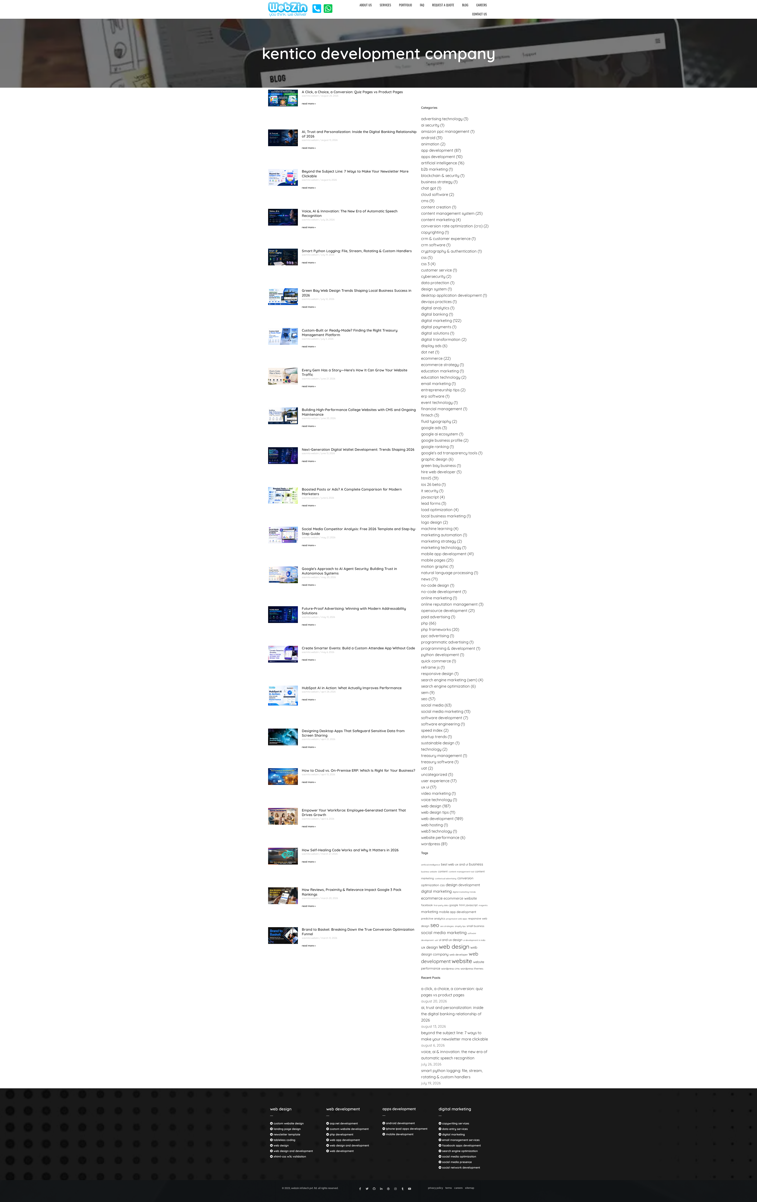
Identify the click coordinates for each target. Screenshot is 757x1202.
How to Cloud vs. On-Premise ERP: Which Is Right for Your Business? (358, 770)
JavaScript (472, 905)
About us (366, 5)
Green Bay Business (438, 465)
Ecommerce (432, 358)
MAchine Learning (436, 528)
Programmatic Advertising (444, 642)
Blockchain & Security (440, 175)
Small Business (475, 926)
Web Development (437, 818)
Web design (454, 946)
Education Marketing (440, 370)
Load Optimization (437, 509)
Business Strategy (436, 181)
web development (343, 1108)
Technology (431, 749)
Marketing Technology (441, 547)
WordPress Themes (472, 968)
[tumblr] (402, 1189)
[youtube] (409, 1189)
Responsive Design (437, 673)
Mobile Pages (433, 560)
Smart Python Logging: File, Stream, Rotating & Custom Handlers (357, 251)
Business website (429, 871)
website (462, 960)
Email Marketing (436, 383)
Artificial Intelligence (430, 864)
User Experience (435, 780)
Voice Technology (436, 799)
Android (428, 137)
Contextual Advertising (445, 878)
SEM (425, 692)
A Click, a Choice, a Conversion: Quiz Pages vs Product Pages (352, 92)
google (453, 905)
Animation (430, 143)
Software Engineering (440, 723)
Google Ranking (435, 446)
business (476, 864)
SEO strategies (447, 926)
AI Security (430, 125)
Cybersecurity (433, 276)
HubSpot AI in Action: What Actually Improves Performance (352, 688)
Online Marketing (436, 597)
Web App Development (344, 1140)
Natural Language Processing (447, 572)
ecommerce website (460, 898)
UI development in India (474, 940)
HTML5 (426, 478)
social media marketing (444, 932)
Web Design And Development (293, 1151)
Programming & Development (448, 648)
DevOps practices (436, 301)
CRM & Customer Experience (446, 238)
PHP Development (341, 1134)
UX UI (425, 787)
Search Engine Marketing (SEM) (449, 679)
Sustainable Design (437, 742)
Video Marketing (436, 793)
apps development (399, 1108)
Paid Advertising (435, 616)
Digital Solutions (435, 333)
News (425, 578)
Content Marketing (438, 219)
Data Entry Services (454, 1129)
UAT (424, 768)
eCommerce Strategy (440, 364)
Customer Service (436, 270)
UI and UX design (450, 940)
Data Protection (435, 282)
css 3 (425, 263)
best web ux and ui (454, 864)
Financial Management (441, 408)
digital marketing (436, 891)
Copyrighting (432, 232)
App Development (437, 150)
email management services (460, 1140)
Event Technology (437, 402)
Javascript (430, 497)
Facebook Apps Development (461, 1145)
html (462, 905)
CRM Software (433, 244)
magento (483, 905)
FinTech (427, 415)
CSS (424, 257)
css (442, 885)
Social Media (432, 705)
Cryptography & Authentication (449, 251)
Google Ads (431, 427)
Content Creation (436, 207)
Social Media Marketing (442, 711)
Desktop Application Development (451, 295)
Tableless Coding (284, 1140)
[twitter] (367, 1189)
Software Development (441, 717)
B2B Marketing (434, 169)
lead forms (430, 503)
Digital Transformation (441, 339)
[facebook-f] (360, 1189)
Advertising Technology (441, 118)
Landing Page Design (287, 1129)
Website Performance (440, 837)
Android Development (400, 1123)
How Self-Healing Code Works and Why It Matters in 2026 (350, 850)
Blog (465, 5)
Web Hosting (432, 824)
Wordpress (430, 843)
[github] (374, 1189)
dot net (427, 352)
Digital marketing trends (464, 892)
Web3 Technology (436, 831)
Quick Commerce (436, 660)
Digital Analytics (435, 307)
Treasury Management (441, 755)
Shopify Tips (460, 926)
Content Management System (448, 213)
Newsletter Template (286, 1134)
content (443, 871)
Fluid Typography (436, 421)
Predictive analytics (433, 918)
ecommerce (432, 898)
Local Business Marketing (443, 515)
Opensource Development (444, 610)
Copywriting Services (455, 1123)
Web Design (431, 805)
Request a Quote (443, 5)
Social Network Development (460, 1167)
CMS (424, 200)
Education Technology (440, 377)
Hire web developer (438, 471)
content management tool (461, 871)
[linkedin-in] (381, 1189)
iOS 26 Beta (431, 484)
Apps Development (438, 156)
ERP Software (432, 396)
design (451, 884)
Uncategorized (434, 774)
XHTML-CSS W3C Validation (289, 1156)
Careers (481, 5)
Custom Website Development (349, 1129)
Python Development (440, 654)
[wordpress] (388, 1189)
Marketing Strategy (438, 541)
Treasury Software (437, 761)
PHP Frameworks (436, 629)
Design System (434, 288)
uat (436, 940)
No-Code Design (435, 585)
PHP (424, 623)
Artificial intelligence (439, 162)
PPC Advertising (435, 635)
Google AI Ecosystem (439, 433)
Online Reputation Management (449, 604)
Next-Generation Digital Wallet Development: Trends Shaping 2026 (358, 449)
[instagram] (395, 1189)
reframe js (430, 667)
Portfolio (405, 5)
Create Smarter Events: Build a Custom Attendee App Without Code (358, 648)
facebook (427, 905)
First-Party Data (441, 905)
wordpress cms (450, 968)
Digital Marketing (436, 320)
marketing (429, 911)
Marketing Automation (441, 534)
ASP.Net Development (343, 1123)
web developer (458, 954)
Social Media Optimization (458, 1156)
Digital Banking (434, 314)
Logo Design (431, 522)
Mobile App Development (443, 553)
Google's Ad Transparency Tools (449, 452)
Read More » (309, 103)
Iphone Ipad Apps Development (406, 1128)
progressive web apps (456, 918)
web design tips (435, 812)
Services (385, 5)
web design (281, 1108)
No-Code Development (441, 591)
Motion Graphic (434, 566)
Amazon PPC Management (445, 131)
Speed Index (432, 730)
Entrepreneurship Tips (440, 389)
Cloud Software (434, 194)
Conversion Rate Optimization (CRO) (452, 225)
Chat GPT (428, 188)
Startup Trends (434, 736)
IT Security (429, 490)
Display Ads (431, 345)
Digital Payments (436, 326)
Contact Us (479, 14)
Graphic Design (434, 459)
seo (434, 925)
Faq (422, 5)
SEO (424, 698)
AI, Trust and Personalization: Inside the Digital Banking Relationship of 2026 (452, 1014)
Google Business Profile (441, 440)
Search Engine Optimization (445, 686)
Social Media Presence (456, 1162)
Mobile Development (399, 1134)
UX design (429, 947)
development (469, 885)
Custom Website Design (288, 1123)
